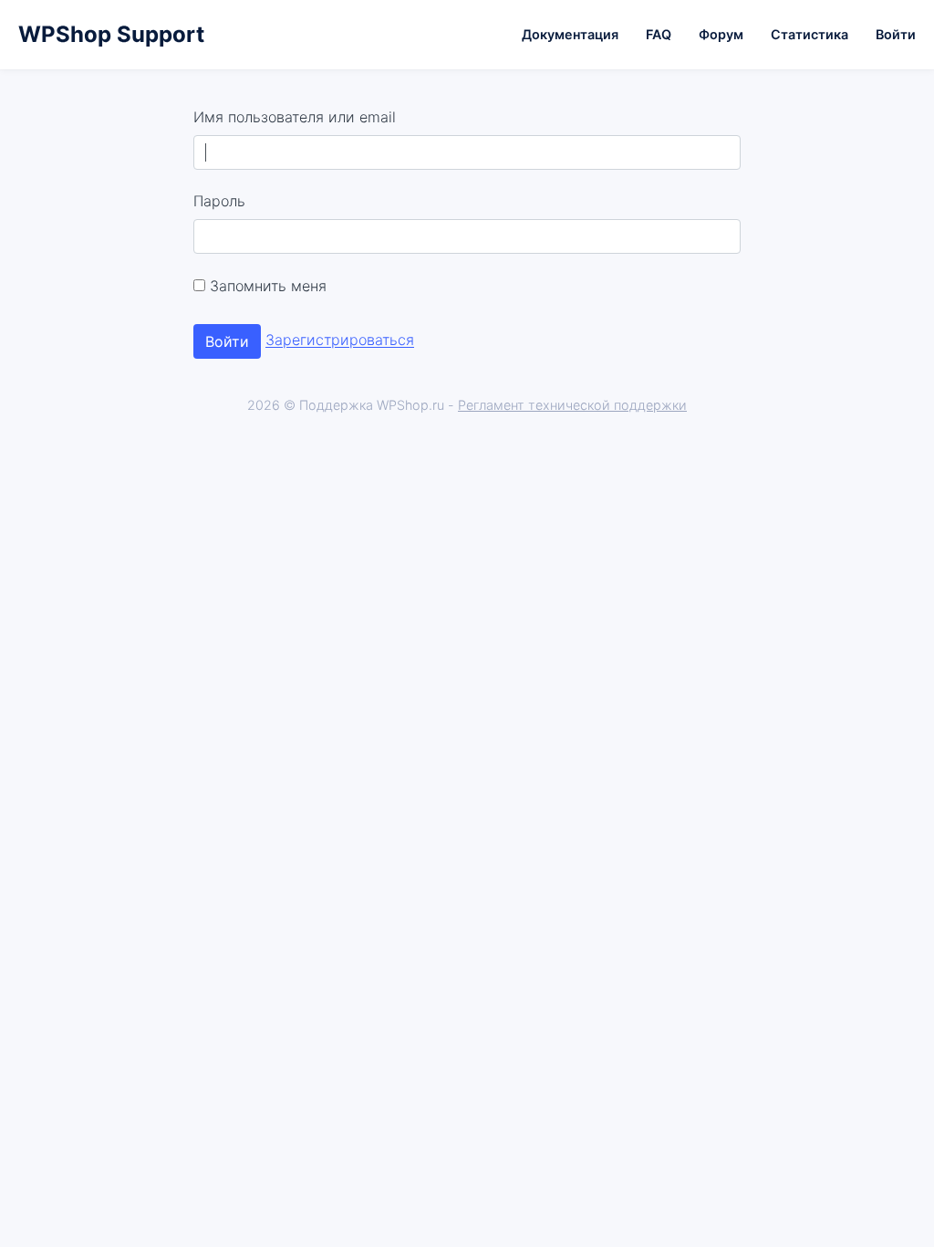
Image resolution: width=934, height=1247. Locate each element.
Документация (570, 34)
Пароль (219, 201)
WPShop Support (111, 34)
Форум (721, 34)
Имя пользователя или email (294, 117)
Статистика (809, 34)
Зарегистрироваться (339, 340)
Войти (896, 34)
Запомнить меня (266, 286)
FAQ (658, 34)
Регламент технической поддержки (572, 405)
